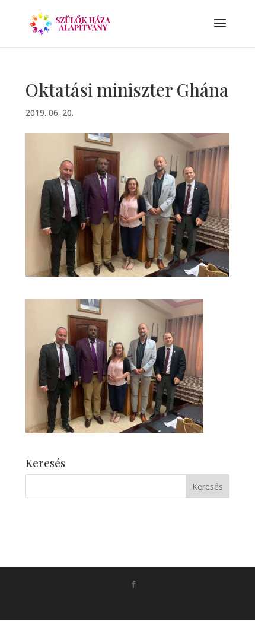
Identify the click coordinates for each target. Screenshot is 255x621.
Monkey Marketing (144, 603)
